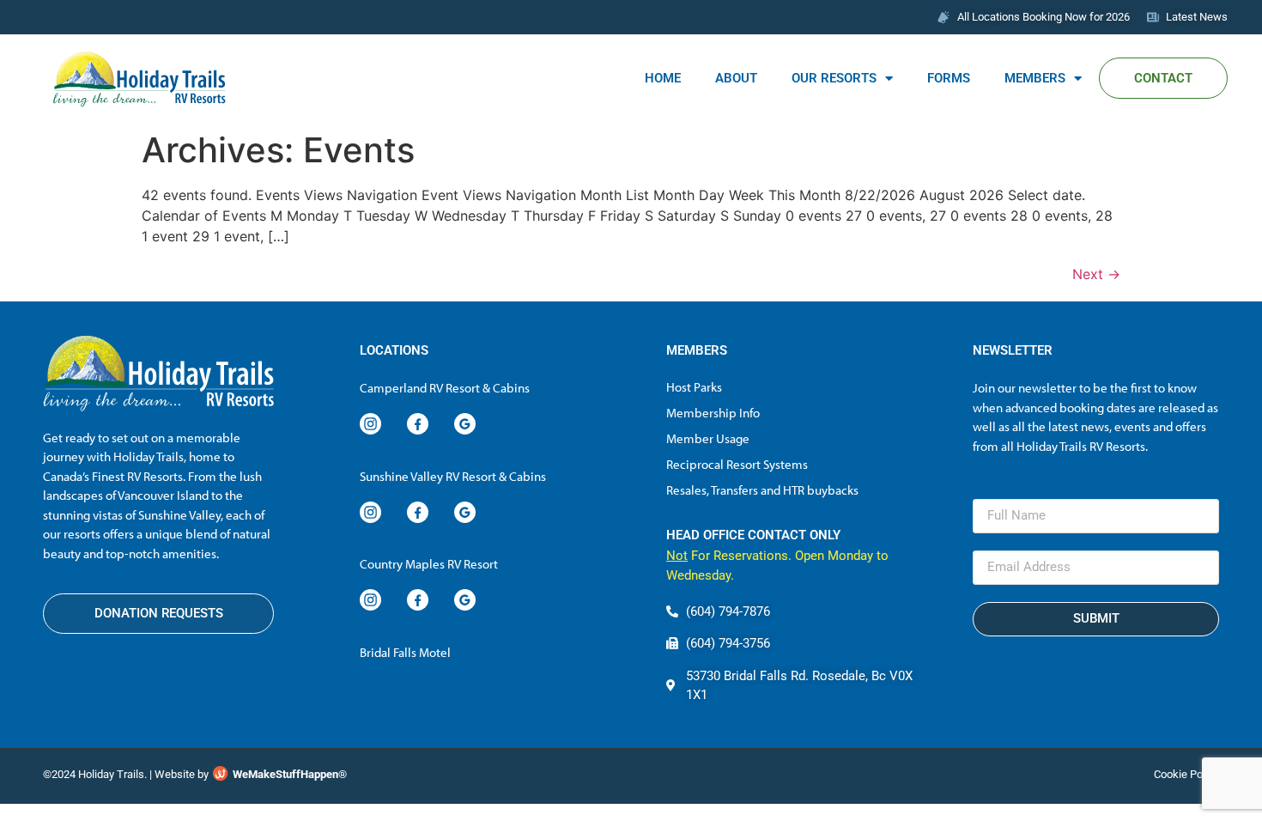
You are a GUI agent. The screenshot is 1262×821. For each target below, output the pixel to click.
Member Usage (707, 438)
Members (1034, 78)
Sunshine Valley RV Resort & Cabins (453, 476)
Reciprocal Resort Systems (737, 464)
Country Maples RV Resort (429, 564)
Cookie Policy (1186, 774)
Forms (948, 78)
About (736, 78)
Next (1096, 274)
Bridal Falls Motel (405, 652)
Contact (1163, 78)
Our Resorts (834, 78)
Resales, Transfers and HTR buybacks (762, 490)
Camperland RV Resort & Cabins (445, 388)
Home (663, 78)
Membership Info (713, 412)
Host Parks (694, 387)
